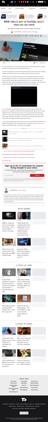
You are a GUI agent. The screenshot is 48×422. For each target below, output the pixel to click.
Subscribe (40, 1)
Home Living (22, 5)
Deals (10, 8)
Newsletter (43, 62)
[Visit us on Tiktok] (27, 2)
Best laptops (24, 383)
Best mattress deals (34, 385)
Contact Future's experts (21, 404)
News (36, 31)
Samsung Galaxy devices (13, 386)
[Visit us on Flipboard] (25, 2)
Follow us (36, 62)
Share (5, 62)
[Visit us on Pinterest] (19, 2)
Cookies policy (20, 406)
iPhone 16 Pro (13, 383)
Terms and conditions (40, 404)
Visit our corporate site (38, 418)
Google (4, 121)
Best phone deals (34, 383)
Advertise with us (29, 406)
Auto (34, 5)
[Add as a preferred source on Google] (24, 413)
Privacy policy (12, 406)
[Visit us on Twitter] (17, 2)
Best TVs (24, 385)
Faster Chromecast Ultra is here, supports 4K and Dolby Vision (19, 157)
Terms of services (18, 178)
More (38, 5)
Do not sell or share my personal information (24, 408)
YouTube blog (7, 160)
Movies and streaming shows (13, 389)
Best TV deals (34, 387)
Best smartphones (24, 387)
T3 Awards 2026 (31, 8)
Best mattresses (24, 389)
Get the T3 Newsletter (19, 8)
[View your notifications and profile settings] (36, 2)
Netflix (34, 123)
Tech (12, 5)
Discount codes (34, 389)
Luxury (29, 5)
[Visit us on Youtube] (21, 2)
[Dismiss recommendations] (46, 12)
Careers (37, 406)
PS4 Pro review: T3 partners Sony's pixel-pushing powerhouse (19, 151)
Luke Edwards (18, 31)
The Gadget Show (43, 8)
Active (16, 5)
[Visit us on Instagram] (23, 2)
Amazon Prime (40, 123)
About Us (31, 404)
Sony (25, 121)
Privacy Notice (39, 178)
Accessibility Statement (8, 404)
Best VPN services (13, 391)
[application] (24, 96)
